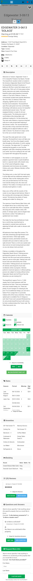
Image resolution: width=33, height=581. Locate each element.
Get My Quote (17, 576)
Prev (13, 366)
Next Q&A (10, 540)
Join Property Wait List (17, 372)
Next (19, 366)
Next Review (11, 495)
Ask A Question (21, 540)
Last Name (6, 570)
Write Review (22, 495)
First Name (6, 563)
